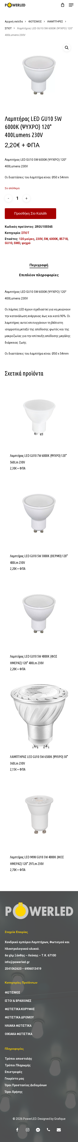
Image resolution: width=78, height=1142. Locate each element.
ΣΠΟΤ (8, 28)
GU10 (8, 243)
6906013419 (33, 968)
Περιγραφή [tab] (39, 265)
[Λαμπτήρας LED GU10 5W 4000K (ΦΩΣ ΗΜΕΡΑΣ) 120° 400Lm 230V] (39, 614)
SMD (17, 243)
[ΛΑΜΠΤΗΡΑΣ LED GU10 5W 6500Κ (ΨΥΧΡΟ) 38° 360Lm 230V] (39, 714)
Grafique (60, 1118)
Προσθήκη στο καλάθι (30, 213)
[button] (71, 5)
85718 (63, 239)
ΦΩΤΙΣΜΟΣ (35, 21)
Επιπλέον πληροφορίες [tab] (39, 275)
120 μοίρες (26, 239)
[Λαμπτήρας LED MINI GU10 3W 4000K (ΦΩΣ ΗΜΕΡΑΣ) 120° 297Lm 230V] (39, 814)
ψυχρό (26, 243)
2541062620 (13, 968)
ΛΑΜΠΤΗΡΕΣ (55, 21)
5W (46, 239)
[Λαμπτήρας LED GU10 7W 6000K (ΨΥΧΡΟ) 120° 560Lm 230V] (39, 413)
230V (39, 239)
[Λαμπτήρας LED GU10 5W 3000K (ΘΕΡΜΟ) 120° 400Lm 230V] (39, 513)
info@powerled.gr (17, 962)
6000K (53, 239)
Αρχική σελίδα (14, 21)
